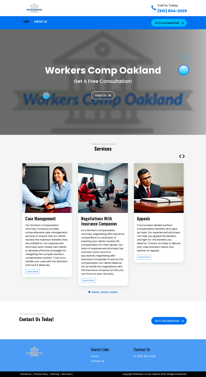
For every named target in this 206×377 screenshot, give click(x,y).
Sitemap (55, 374)
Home (26, 21)
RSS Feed (66, 374)
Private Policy (41, 374)
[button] (89, 292)
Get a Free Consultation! (167, 23)
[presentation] (180, 156)
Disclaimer (26, 374)
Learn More (32, 271)
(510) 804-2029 (172, 8)
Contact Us (40, 21)
